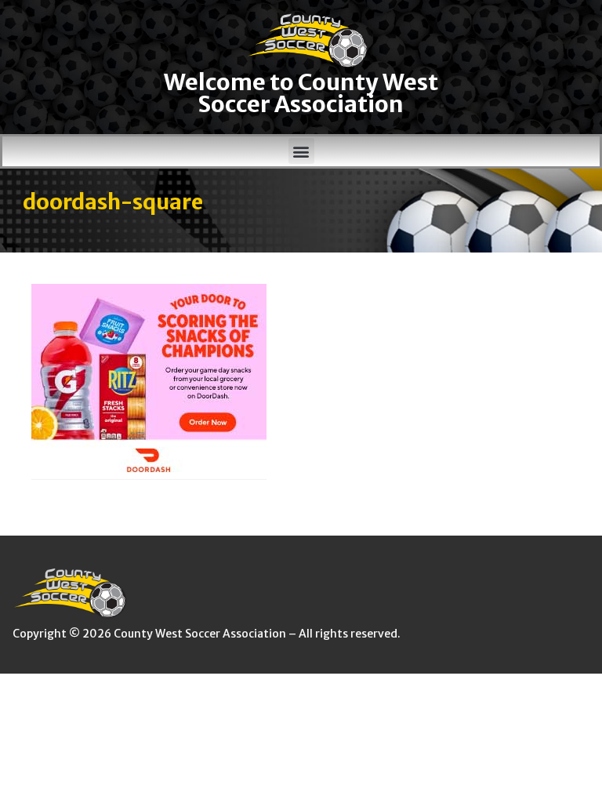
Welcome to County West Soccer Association (301, 93)
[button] (301, 151)
